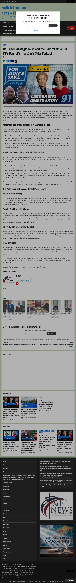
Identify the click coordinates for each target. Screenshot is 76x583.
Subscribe (53, 26)
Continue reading (38, 30)
